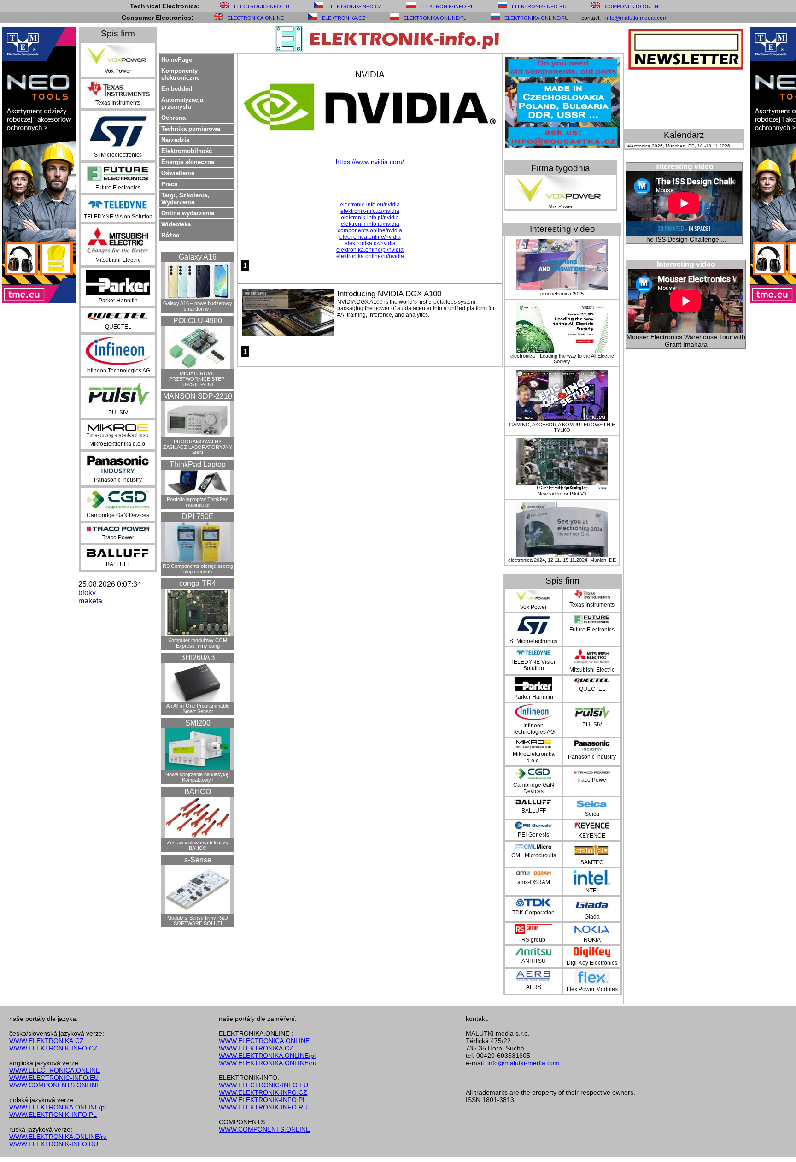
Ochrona (173, 117)
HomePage (176, 59)
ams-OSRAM (533, 882)
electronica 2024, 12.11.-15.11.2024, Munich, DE (562, 560)
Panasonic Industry (118, 480)
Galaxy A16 (198, 257)
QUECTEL (118, 327)
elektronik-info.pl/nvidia (370, 217)
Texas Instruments (117, 103)
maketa (90, 601)
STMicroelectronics (118, 155)
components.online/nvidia (370, 230)
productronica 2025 (562, 293)
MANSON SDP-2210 (197, 396)
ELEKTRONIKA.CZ (343, 18)
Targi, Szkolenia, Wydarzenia (185, 199)
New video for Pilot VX (562, 493)
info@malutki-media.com (636, 18)
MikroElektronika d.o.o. (117, 444)
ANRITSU (533, 961)
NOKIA (592, 940)
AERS (533, 987)
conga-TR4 (197, 583)
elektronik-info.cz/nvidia (369, 211)
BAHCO (197, 792)
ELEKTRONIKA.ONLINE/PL (435, 18)
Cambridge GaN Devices (118, 515)
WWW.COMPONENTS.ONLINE (54, 1085)
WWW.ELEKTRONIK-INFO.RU (53, 1144)
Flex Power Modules (592, 989)
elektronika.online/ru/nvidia (370, 256)
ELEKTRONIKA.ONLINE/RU (536, 18)
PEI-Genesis (533, 835)
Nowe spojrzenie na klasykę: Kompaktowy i (197, 777)
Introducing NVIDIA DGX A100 (389, 293)
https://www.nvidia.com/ (370, 161)
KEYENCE (592, 835)
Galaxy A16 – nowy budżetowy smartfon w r (197, 306)
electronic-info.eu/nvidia (370, 204)
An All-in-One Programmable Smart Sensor (197, 708)
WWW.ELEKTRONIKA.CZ (46, 1040)
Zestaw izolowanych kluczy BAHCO (197, 845)
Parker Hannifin (118, 300)
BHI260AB (197, 657)
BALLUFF (118, 564)
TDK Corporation (533, 912)
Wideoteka (176, 224)
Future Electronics (117, 187)
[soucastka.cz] (562, 145)
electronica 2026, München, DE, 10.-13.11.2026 (678, 145)
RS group (533, 940)
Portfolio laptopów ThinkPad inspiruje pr (197, 501)
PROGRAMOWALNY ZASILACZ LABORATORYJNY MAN (197, 447)
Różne (170, 235)
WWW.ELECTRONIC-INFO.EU (54, 1077)
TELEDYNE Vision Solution (118, 216)
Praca (169, 184)
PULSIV (118, 412)
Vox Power (118, 71)
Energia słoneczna (187, 162)
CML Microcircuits (533, 855)
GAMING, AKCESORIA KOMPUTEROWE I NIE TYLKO (562, 427)
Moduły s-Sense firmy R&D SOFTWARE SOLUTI (197, 920)
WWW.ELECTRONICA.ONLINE (54, 1070)
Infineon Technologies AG (118, 370)
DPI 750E (198, 516)
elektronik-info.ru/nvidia (370, 224)
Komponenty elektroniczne (180, 74)
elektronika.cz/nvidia (370, 243)
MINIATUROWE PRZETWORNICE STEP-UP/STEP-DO (197, 379)
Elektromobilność (186, 150)
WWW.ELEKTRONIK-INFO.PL (53, 1114)
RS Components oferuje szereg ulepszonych (198, 568)
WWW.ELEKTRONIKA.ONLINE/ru (58, 1136)
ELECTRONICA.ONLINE (256, 18)
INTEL (592, 890)
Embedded (176, 88)
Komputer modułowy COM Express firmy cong (197, 643)
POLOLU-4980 (197, 320)
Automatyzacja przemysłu (182, 103)
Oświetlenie (177, 173)
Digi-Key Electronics (592, 963)
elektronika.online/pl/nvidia (370, 250)
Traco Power (118, 537)
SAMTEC (591, 862)
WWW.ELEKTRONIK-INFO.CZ (53, 1048)
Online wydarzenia (187, 213)
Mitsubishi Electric (117, 260)
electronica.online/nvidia (370, 237)
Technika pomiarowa (190, 128)
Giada (592, 917)
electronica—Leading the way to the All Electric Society (562, 358)
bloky (87, 592)
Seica (592, 814)
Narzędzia (175, 139)
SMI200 (198, 723)
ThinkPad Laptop (198, 464)
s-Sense (197, 860)
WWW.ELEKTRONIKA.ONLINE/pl (57, 1107)
